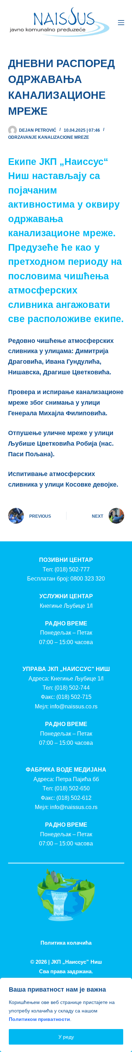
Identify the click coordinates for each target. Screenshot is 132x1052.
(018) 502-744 (72, 688)
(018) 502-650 (72, 788)
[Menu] (121, 22)
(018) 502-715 (74, 697)
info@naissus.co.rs (74, 706)
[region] (66, 1015)
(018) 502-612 (74, 798)
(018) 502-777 (72, 569)
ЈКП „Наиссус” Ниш (76, 962)
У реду (66, 1037)
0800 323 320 (87, 579)
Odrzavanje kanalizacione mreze (48, 137)
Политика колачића (66, 943)
